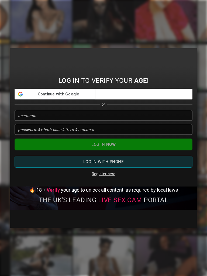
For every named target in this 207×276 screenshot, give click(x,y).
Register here (103, 173)
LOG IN (103, 144)
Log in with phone (103, 161)
